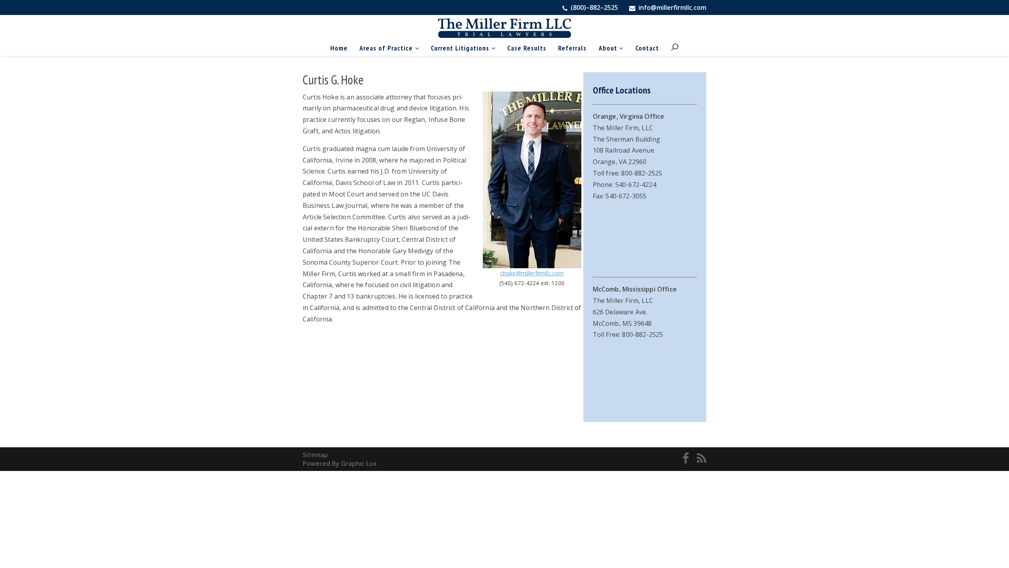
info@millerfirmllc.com (672, 7)
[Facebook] (685, 459)
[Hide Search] (659, 32)
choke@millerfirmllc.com (532, 273)
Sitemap (315, 454)
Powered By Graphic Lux (340, 463)
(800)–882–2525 (593, 7)
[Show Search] (675, 48)
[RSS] (701, 459)
